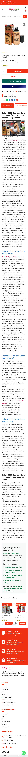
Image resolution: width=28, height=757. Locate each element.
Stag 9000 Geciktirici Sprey (13, 567)
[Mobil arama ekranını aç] (14, 16)
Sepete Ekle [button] (8, 623)
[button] (7, 100)
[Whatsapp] (24, 753)
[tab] (7, 105)
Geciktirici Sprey (14, 61)
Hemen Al (14, 76)
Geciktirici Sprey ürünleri (11, 553)
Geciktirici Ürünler (9, 591)
